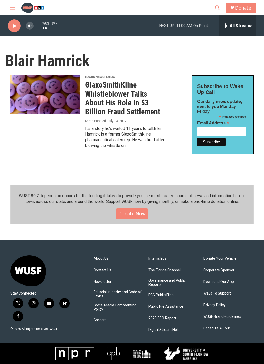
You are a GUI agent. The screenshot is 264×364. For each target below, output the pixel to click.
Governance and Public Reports (167, 283)
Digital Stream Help (164, 330)
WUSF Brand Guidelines (222, 317)
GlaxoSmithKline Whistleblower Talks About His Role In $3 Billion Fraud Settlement (122, 98)
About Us (101, 258)
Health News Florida (100, 77)
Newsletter (102, 282)
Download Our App (218, 282)
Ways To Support (217, 293)
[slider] (38, 25)
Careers (100, 320)
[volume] (29, 26)
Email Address (213, 123)
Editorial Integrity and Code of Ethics (118, 294)
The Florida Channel (164, 270)
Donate (243, 8)
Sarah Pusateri (95, 121)
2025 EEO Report (162, 318)
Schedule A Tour (216, 328)
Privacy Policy (214, 305)
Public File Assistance (165, 306)
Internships (157, 258)
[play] (14, 26)
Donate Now (132, 213)
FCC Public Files (161, 295)
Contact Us (102, 270)
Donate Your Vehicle (219, 258)
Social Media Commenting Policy (115, 307)
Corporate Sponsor (218, 270)
